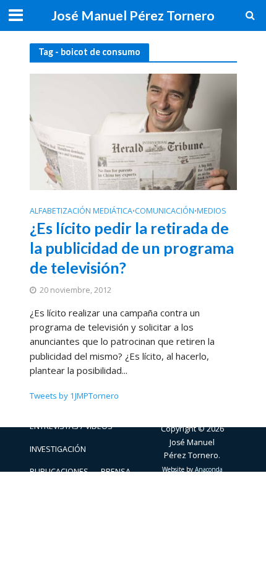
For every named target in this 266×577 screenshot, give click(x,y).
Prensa (116, 471)
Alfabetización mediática (81, 211)
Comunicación (164, 211)
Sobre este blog (63, 493)
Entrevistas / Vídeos (71, 426)
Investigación (58, 449)
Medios (211, 211)
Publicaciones (59, 471)
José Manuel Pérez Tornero (133, 15)
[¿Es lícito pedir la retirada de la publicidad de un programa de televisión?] (133, 130)
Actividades (53, 404)
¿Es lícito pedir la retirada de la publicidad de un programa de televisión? (132, 248)
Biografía (109, 404)
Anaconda (209, 469)
